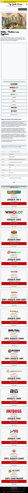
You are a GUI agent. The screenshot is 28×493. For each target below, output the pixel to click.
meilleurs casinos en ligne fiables (12, 147)
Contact (16, 490)
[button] (27, 4)
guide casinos (12, 490)
